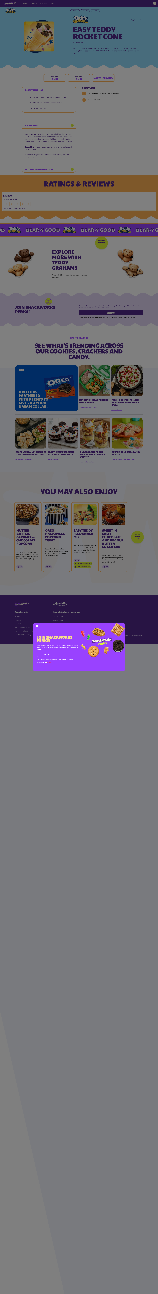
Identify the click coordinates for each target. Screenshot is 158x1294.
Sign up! (46, 654)
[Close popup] (37, 626)
